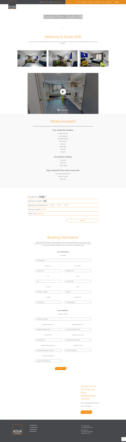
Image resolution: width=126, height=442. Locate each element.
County (77, 276)
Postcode (48, 286)
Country (77, 286)
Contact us (86, 412)
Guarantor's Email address (48, 355)
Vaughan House (33, 429)
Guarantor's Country (77, 345)
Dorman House (33, 431)
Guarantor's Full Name (63, 314)
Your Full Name (63, 255)
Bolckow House (33, 425)
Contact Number (77, 297)
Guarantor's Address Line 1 (48, 324)
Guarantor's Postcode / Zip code (48, 345)
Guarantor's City (48, 335)
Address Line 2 (77, 265)
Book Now (82, 220)
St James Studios (33, 427)
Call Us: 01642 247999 (85, 425)
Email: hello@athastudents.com (87, 427)
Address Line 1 (48, 265)
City (48, 276)
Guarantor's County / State (77, 335)
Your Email (48, 297)
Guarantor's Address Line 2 (78, 324)
